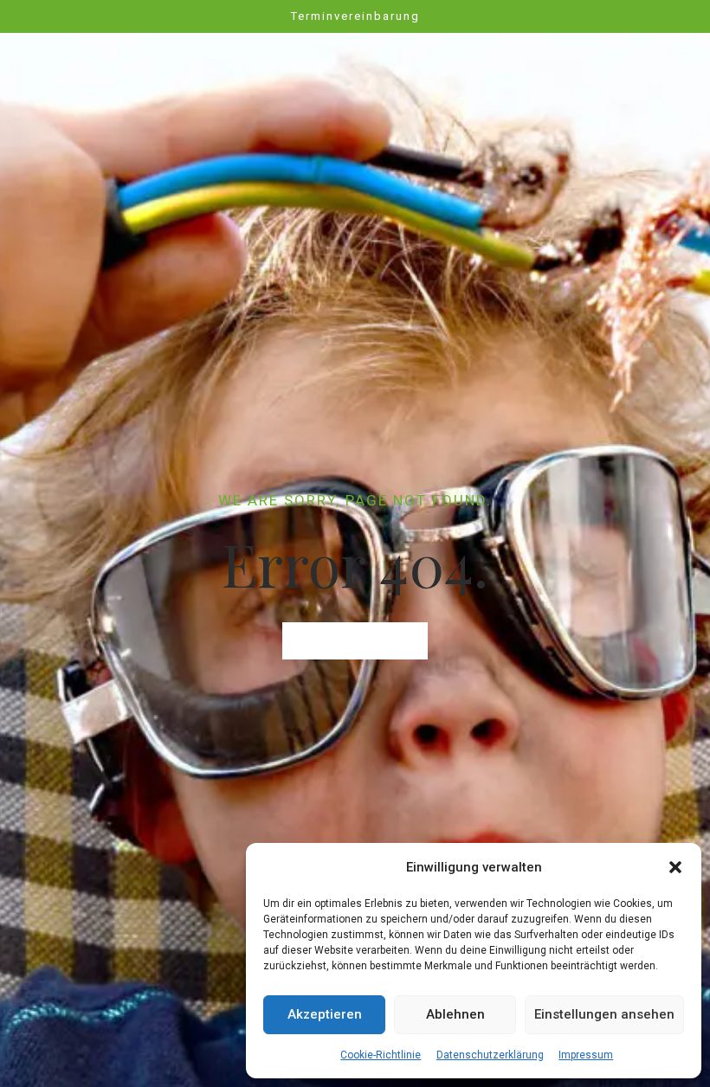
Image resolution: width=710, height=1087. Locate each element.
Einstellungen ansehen (604, 1014)
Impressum (585, 1055)
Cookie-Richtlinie (380, 1055)
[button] (675, 867)
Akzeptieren (324, 1014)
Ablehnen (455, 1014)
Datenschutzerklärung (490, 1055)
